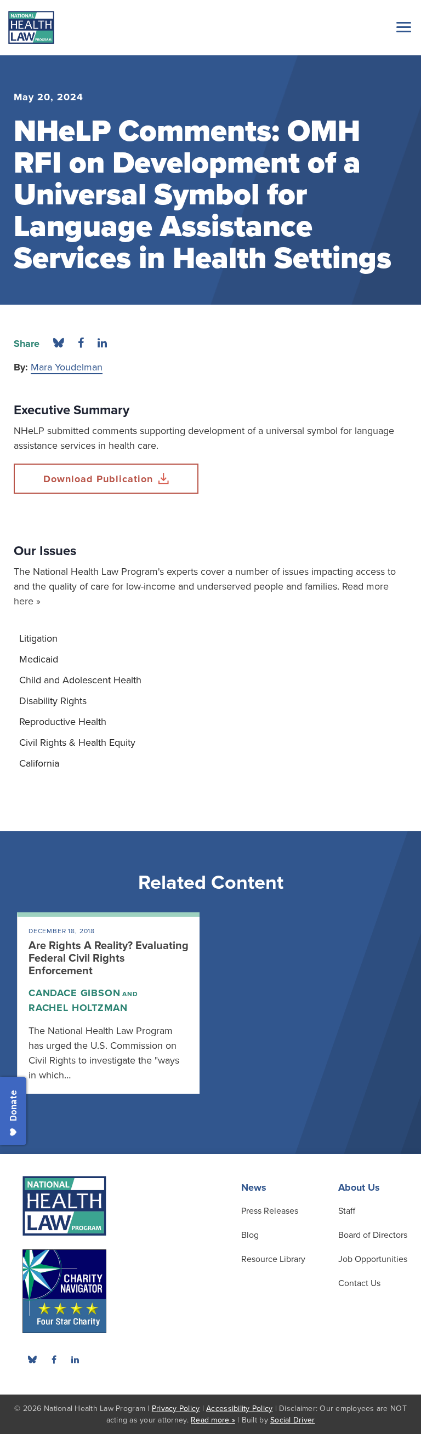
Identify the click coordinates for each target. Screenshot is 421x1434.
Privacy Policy (176, 1408)
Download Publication (98, 479)
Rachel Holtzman (78, 1008)
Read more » (213, 1420)
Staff (346, 1211)
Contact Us (359, 1283)
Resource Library (273, 1259)
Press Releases (269, 1211)
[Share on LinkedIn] (102, 343)
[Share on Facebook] (81, 343)
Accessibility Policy (239, 1408)
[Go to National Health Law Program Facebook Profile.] (54, 1359)
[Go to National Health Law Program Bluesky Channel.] (32, 1359)
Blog (250, 1235)
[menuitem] (210, 638)
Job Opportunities (372, 1259)
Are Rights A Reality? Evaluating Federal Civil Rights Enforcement (109, 958)
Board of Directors (372, 1235)
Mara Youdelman (67, 367)
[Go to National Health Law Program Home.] (31, 27)
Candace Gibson (75, 993)
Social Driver (292, 1420)
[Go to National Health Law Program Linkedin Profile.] (75, 1359)
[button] (401, 27)
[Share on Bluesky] (58, 343)
